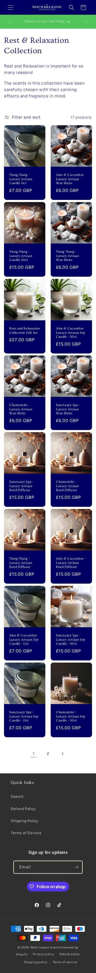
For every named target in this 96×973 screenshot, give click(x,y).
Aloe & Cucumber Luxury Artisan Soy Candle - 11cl (24, 639)
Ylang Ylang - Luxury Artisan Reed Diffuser (20, 563)
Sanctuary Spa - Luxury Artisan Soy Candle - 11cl (24, 716)
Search (17, 796)
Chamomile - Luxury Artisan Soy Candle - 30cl (70, 716)
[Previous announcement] (10, 22)
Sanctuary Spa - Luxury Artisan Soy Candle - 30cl (70, 639)
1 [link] (34, 753)
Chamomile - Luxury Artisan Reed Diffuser (67, 486)
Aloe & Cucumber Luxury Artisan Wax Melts (70, 179)
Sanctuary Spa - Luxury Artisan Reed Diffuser (21, 486)
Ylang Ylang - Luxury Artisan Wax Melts (67, 256)
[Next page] (62, 753)
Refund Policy (23, 809)
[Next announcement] (86, 22)
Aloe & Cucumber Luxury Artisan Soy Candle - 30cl (70, 333)
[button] (11, 7)
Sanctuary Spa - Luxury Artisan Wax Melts (68, 409)
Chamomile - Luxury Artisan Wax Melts (20, 409)
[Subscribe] (76, 867)
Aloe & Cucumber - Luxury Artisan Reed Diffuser (71, 563)
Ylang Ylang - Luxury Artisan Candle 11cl (20, 179)
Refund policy (69, 954)
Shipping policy (36, 962)
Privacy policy (43, 954)
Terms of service (65, 962)
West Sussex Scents (45, 947)
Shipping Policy (24, 821)
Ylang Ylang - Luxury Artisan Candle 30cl (20, 256)
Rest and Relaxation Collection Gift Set (24, 331)
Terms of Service (26, 833)
